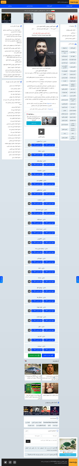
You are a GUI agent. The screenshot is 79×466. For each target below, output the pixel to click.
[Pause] (43, 124)
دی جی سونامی (65, 113)
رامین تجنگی (64, 129)
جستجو (3, 2)
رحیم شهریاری (73, 120)
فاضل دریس (72, 95)
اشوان (64, 74)
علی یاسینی (72, 62)
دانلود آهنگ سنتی (16, 157)
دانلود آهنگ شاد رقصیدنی (14, 91)
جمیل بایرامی (64, 120)
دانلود (49, 425)
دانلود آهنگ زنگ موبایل (14, 97)
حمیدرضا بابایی (64, 124)
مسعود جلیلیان (73, 110)
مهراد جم (73, 56)
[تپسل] (27, 114)
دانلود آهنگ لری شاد (15, 110)
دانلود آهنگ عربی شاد (15, 132)
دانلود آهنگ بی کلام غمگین (14, 112)
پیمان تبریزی (72, 117)
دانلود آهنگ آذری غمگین (14, 140)
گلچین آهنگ (49, 6)
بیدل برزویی (72, 74)
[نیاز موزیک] (74, 2)
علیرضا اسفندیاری (73, 137)
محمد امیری (72, 113)
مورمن (64, 110)
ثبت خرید (33, 123)
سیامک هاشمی (65, 85)
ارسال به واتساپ (33, 355)
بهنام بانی (73, 52)
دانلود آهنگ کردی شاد (15, 121)
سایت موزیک (31, 425)
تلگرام (10, 462)
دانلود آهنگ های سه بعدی (14, 152)
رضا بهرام (65, 48)
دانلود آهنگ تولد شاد (15, 94)
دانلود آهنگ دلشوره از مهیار (14, 67)
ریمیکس (10, 6)
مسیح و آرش (64, 56)
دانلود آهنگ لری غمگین (15, 149)
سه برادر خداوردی (73, 129)
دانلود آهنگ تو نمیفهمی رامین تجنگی (11, 45)
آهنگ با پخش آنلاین (36, 422)
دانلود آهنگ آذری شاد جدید (14, 126)
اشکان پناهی (64, 89)
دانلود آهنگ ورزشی (16, 107)
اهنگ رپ (28, 422)
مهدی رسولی (64, 137)
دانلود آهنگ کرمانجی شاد (14, 129)
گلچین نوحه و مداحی (70, 38)
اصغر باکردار (72, 104)
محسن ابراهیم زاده (65, 52)
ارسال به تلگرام (47, 355)
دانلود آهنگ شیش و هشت (14, 138)
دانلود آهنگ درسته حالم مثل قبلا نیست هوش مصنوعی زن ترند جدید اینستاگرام (13, 40)
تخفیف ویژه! (68, 455)
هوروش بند (64, 71)
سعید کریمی (64, 107)
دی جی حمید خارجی (72, 99)
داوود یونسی (64, 77)
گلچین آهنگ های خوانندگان (42, 29)
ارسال (28, 441)
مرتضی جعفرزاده (73, 124)
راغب (65, 133)
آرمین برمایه (72, 71)
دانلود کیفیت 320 (50, 145)
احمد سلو (73, 89)
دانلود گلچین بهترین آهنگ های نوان (12, 48)
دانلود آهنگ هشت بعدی (14, 154)
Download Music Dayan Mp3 (50, 422)
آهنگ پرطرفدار (69, 6)
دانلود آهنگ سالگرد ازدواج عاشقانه (12, 143)
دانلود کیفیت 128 (38, 145)
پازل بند (72, 107)
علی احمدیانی (64, 62)
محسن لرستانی (65, 99)
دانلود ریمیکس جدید (15, 88)
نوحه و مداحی (30, 6)
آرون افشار (73, 48)
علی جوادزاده (72, 77)
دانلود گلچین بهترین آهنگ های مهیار (11, 64)
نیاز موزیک (49, 103)
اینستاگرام (14, 462)
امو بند (64, 81)
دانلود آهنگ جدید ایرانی (14, 86)
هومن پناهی (64, 117)
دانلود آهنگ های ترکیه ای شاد (13, 115)
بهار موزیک (64, 92)
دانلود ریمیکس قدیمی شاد (14, 135)
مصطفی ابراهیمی (73, 85)
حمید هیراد (72, 81)
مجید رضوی (64, 59)
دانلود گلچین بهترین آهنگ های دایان (46, 26)
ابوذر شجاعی (72, 92)
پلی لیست (55, 425)
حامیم (64, 95)
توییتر (5, 462)
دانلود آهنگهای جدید (41, 425)
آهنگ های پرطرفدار (70, 30)
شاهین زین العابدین (64, 66)
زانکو (73, 133)
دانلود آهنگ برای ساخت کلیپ (13, 146)
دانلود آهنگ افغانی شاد (15, 118)
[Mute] (45, 124)
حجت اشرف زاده (72, 59)
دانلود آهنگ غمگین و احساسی (13, 124)
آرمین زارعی (72, 67)
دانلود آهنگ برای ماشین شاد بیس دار (11, 100)
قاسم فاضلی (64, 104)
